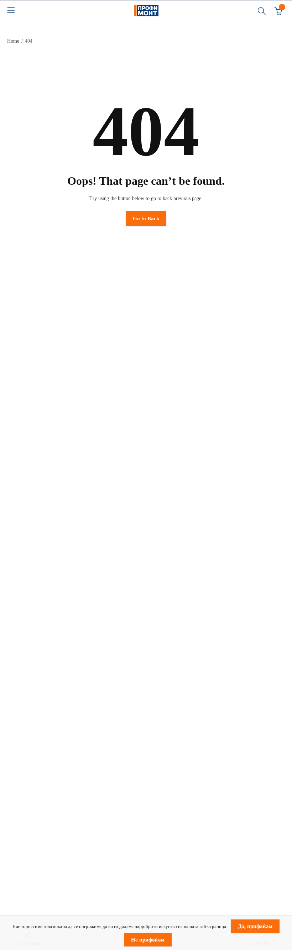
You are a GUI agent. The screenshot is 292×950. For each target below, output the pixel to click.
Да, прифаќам (255, 926)
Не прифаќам (148, 940)
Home (13, 41)
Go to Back (146, 218)
